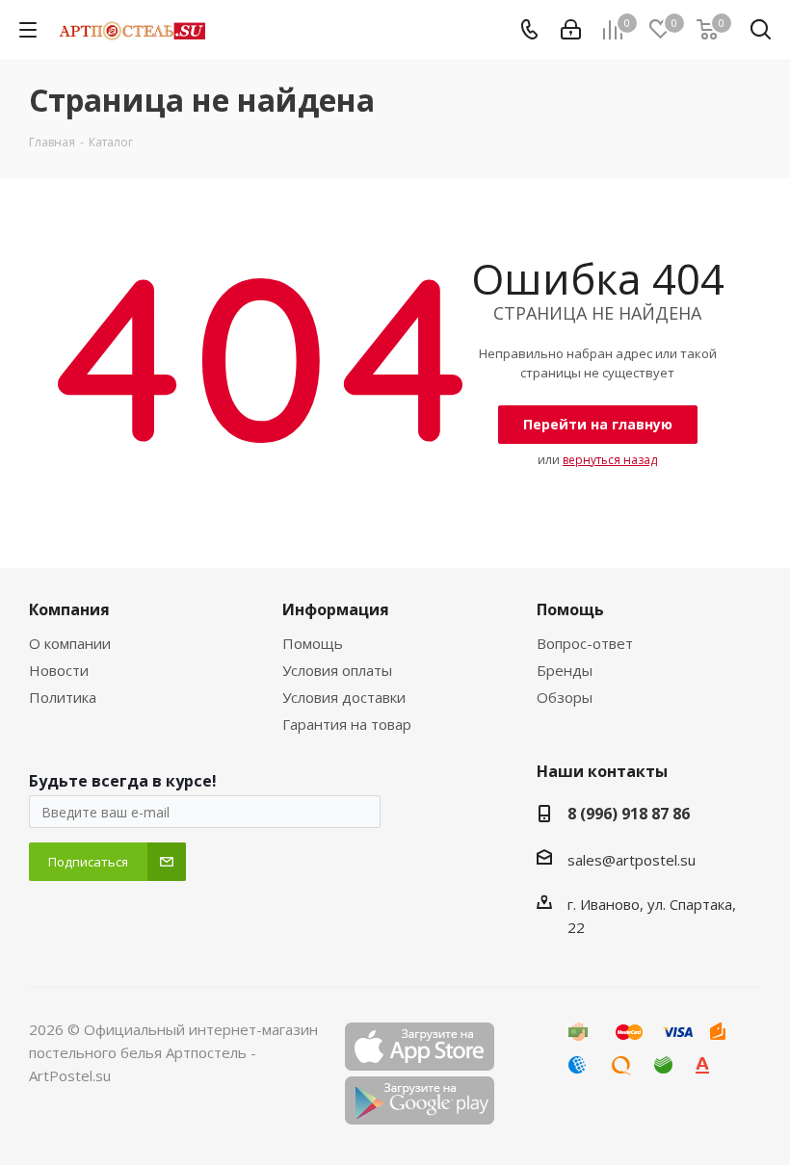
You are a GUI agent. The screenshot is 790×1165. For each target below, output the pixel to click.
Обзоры (564, 697)
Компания (69, 609)
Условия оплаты (337, 670)
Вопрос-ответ (585, 643)
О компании (70, 643)
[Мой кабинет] (571, 29)
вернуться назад (610, 460)
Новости (59, 670)
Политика (62, 697)
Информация (335, 609)
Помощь (312, 643)
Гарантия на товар (346, 724)
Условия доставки (344, 697)
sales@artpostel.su (631, 859)
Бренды (564, 670)
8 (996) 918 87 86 (628, 813)
